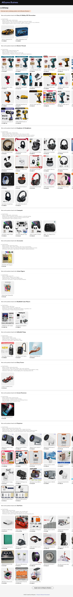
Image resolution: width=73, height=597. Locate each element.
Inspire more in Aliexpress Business (42, 587)
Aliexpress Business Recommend (43, 594)
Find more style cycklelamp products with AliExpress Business (15, 11)
